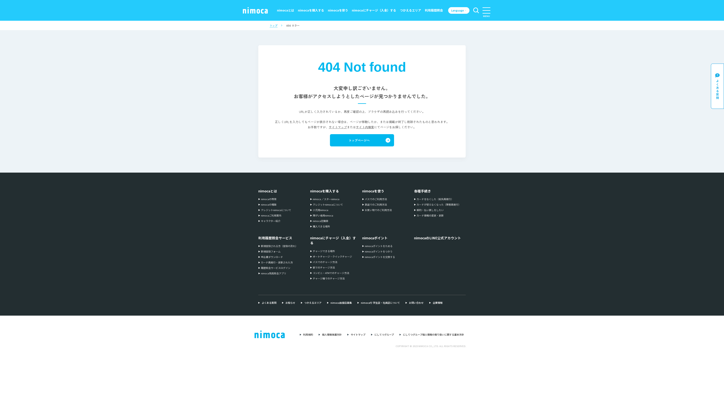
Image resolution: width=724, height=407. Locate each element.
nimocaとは (285, 10)
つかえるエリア (410, 10)
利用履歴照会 (434, 10)
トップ (274, 25)
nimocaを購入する (311, 10)
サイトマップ (338, 127)
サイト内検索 (365, 127)
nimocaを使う (338, 10)
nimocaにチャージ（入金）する (374, 10)
